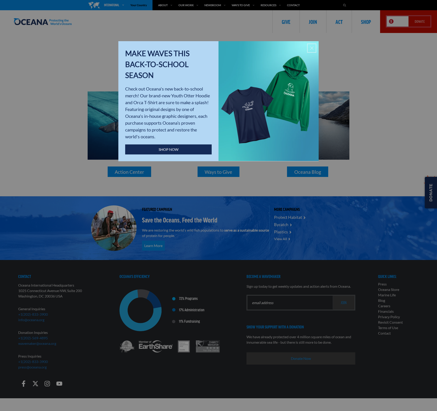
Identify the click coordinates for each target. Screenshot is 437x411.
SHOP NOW (168, 149)
